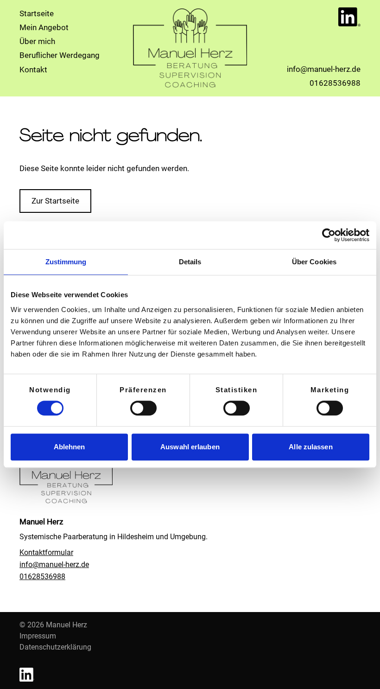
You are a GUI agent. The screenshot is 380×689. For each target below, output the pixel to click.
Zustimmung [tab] (66, 262)
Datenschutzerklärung (55, 647)
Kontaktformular (46, 552)
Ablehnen (69, 447)
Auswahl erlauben (190, 447)
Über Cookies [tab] (314, 262)
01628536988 (42, 576)
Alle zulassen (310, 447)
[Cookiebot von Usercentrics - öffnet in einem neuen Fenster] (328, 235)
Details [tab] (190, 262)
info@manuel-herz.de (54, 564)
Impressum (37, 636)
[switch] (143, 408)
